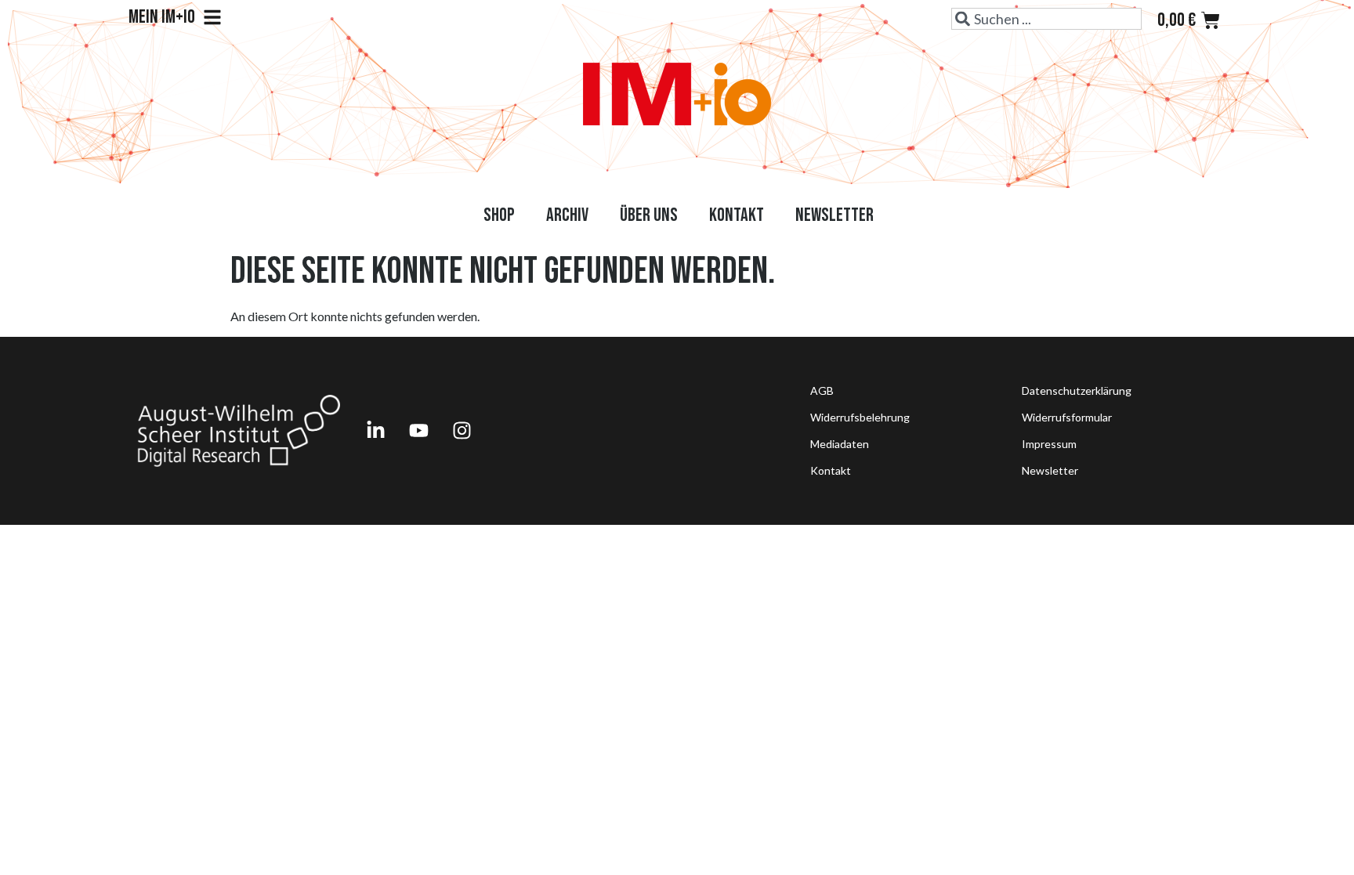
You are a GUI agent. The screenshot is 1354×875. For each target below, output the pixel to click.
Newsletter (834, 215)
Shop (499, 215)
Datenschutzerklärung (1076, 390)
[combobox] (1046, 19)
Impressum (1049, 443)
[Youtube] (418, 430)
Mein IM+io (162, 17)
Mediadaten (839, 443)
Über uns (649, 215)
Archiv (567, 215)
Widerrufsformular (1067, 417)
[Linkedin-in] (375, 430)
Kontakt (736, 215)
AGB (822, 390)
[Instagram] (461, 430)
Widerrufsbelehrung (860, 417)
